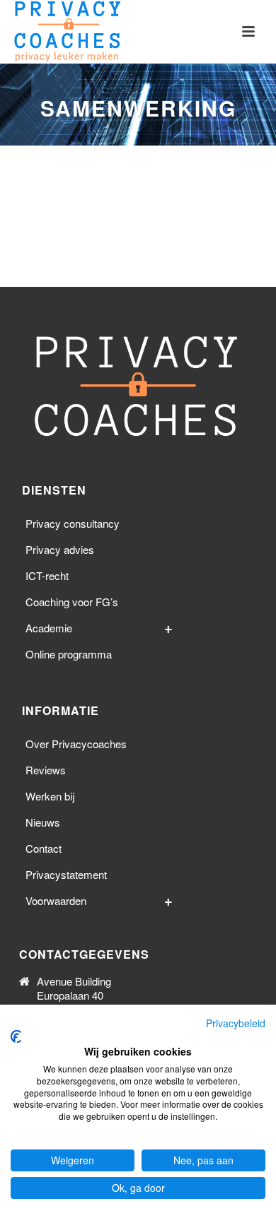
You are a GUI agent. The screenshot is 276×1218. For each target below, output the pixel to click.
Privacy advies (59, 549)
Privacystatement (66, 874)
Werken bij (50, 795)
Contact (43, 848)
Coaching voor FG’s (71, 601)
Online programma (68, 653)
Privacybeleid (235, 1023)
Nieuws (42, 822)
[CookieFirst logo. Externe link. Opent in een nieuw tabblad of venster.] (16, 1036)
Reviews (45, 769)
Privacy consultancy (72, 523)
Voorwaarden (55, 900)
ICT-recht (47, 575)
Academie (48, 627)
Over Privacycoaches (76, 743)
